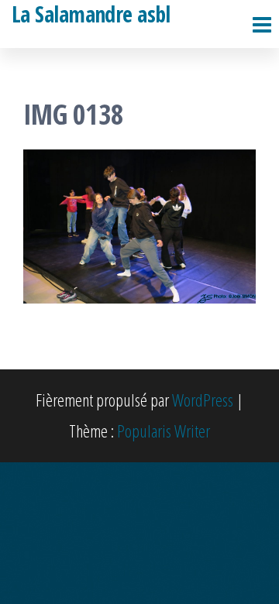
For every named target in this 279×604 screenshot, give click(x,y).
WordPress (202, 399)
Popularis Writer (163, 430)
